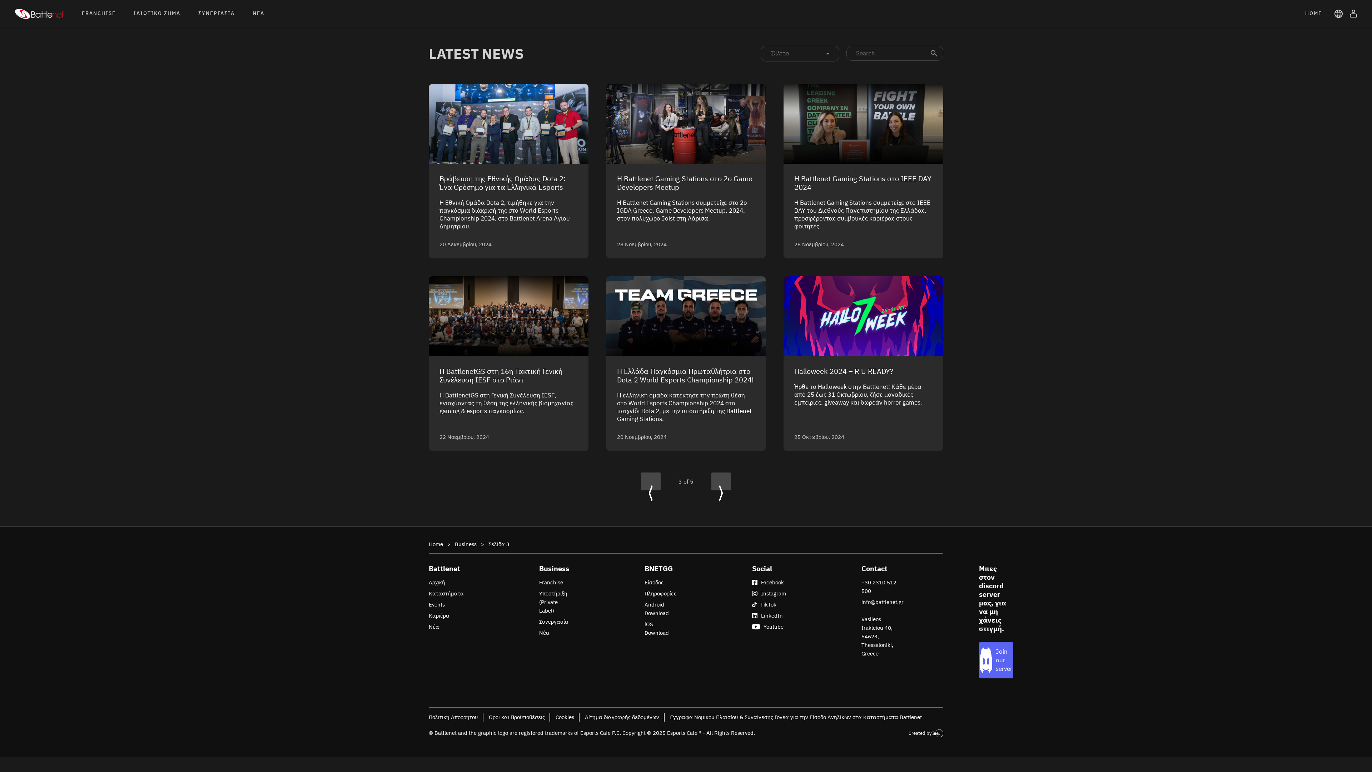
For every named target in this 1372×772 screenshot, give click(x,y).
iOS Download (657, 628)
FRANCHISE (99, 13)
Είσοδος (654, 582)
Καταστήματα (446, 593)
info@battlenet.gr (882, 602)
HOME (1313, 13)
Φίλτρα (780, 53)
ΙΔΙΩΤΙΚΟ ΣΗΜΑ (157, 13)
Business (466, 544)
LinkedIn (772, 615)
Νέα (434, 626)
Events (437, 604)
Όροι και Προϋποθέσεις (517, 717)
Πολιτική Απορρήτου (453, 717)
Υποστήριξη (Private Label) (553, 602)
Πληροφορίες (660, 593)
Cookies (565, 717)
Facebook (772, 582)
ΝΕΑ (258, 13)
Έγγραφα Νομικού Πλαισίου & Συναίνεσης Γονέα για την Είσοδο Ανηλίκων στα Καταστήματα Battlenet (796, 717)
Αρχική (437, 582)
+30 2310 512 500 (878, 586)
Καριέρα (439, 615)
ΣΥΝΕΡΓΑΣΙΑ (216, 13)
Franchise (551, 582)
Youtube (774, 626)
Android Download (657, 609)
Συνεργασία (553, 621)
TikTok (768, 604)
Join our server (1004, 660)
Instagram (773, 593)
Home (436, 544)
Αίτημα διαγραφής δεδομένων (622, 717)
